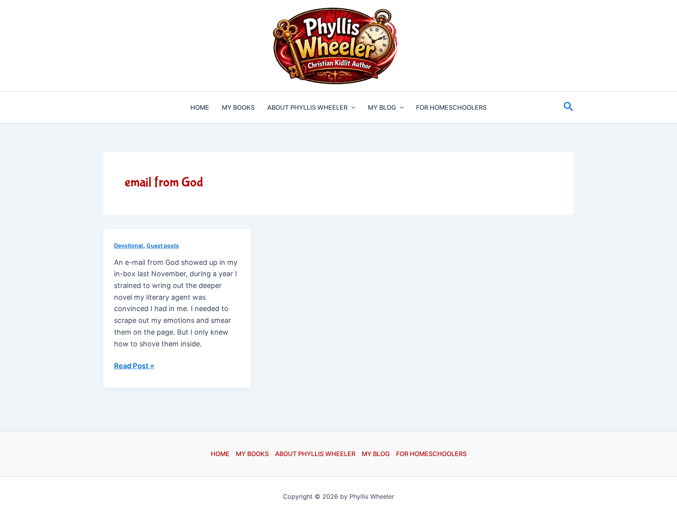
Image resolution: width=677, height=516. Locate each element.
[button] (351, 107)
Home (199, 107)
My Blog (382, 107)
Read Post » (134, 366)
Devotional (128, 245)
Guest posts (163, 245)
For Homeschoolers (451, 107)
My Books (238, 107)
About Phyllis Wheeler (307, 107)
